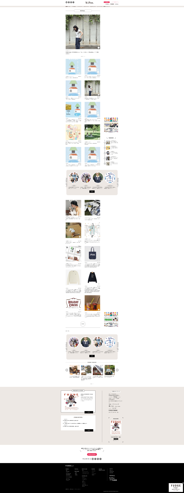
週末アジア (83, 481)
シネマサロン (84, 484)
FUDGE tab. (76, 469)
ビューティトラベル (99, 6)
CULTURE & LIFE (84, 475)
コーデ (114, 408)
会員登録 (107, 2)
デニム (119, 397)
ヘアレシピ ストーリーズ (85, 472)
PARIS (76, 473)
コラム (83, 480)
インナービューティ (80, 6)
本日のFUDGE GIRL (68, 473)
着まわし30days (117, 406)
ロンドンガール (112, 412)
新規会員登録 (92, 454)
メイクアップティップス (85, 473)
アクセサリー (67, 480)
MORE (89, 412)
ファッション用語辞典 (69, 477)
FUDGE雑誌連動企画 (111, 399)
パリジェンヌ (115, 404)
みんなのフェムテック (93, 6)
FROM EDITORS (112, 471)
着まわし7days (68, 479)
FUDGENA (117, 398)
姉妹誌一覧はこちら (115, 440)
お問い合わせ (71, 489)
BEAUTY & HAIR (84, 469)
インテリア (111, 397)
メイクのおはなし (73, 6)
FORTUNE (100, 469)
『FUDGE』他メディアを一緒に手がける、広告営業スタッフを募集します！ (75, 423)
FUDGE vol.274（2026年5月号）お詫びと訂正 (71, 420)
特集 (66, 470)
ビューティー (93, 471)
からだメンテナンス (86, 6)
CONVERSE (110, 398)
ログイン (115, 2)
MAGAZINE (111, 468)
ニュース (67, 472)
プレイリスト (84, 482)
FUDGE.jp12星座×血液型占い (114, 395)
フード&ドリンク (84, 479)
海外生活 (93, 474)
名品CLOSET (67, 471)
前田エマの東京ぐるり (85, 485)
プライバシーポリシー (77, 489)
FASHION (67, 469)
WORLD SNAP (77, 471)
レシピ (93, 472)
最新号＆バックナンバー (107, 6)
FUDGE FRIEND (113, 410)
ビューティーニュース (85, 471)
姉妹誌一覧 (111, 470)
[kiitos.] (90, 2)
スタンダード (67, 478)
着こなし (111, 406)
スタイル (113, 398)
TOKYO (76, 472)
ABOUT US (67, 489)
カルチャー (83, 477)
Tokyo (110, 404)
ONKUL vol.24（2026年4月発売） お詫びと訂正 (71, 426)
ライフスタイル (84, 478)
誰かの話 (83, 486)
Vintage (115, 397)
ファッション (93, 470)
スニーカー (110, 408)
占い (118, 412)
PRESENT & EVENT (102, 470)
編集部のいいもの (68, 6)
